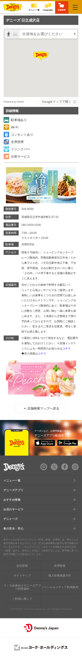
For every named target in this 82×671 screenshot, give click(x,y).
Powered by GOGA (14, 101)
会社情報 (22, 565)
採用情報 (59, 565)
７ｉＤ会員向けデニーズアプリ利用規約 (22, 587)
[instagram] (75, 466)
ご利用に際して (22, 598)
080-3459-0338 (31, 225)
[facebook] (64, 466)
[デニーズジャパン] (41, 628)
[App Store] (44, 443)
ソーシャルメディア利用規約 (60, 587)
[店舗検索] (61, 7)
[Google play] (67, 443)
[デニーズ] (12, 7)
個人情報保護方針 (59, 575)
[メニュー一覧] (33, 7)
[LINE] (43, 466)
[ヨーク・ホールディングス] (41, 647)
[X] (54, 466)
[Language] (48, 7)
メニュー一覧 (12, 480)
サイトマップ (22, 575)
